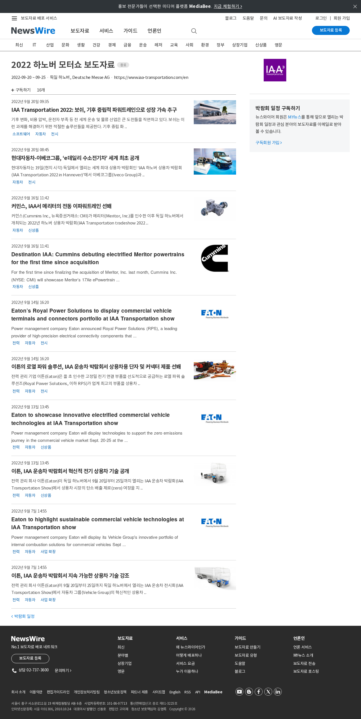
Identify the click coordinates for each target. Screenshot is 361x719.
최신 (19, 45)
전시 (54, 134)
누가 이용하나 (187, 671)
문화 (65, 45)
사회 (189, 45)
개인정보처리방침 (87, 692)
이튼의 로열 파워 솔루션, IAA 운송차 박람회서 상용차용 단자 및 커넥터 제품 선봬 (96, 366)
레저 (158, 45)
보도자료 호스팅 (306, 671)
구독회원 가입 (269, 142)
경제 (112, 45)
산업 (50, 45)
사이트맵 (158, 692)
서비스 (106, 31)
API (197, 692)
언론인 (155, 31)
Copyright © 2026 (182, 709)
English (175, 692)
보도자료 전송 (304, 663)
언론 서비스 (302, 647)
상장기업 (239, 45)
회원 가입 (342, 18)
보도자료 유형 (246, 655)
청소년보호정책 (115, 692)
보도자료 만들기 (247, 647)
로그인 (321, 18)
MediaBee (213, 692)
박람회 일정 (22, 616)
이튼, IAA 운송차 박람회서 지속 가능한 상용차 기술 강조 (70, 575)
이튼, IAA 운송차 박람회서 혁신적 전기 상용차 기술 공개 (70, 471)
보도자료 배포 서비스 (39, 18)
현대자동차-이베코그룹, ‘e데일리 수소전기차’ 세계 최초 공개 (75, 158)
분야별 (123, 655)
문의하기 (63, 670)
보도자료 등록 (331, 30)
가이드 (131, 31)
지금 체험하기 (228, 6)
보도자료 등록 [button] (30, 658)
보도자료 (80, 31)
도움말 (248, 18)
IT (34, 45)
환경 (205, 45)
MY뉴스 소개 (303, 655)
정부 (220, 45)
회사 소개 (18, 692)
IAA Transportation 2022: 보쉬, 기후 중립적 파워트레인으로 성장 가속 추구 (94, 109)
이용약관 (36, 692)
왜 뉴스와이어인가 (190, 647)
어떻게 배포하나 (189, 655)
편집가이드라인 (58, 692)
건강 (96, 45)
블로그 (231, 18)
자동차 (40, 134)
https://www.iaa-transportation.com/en (151, 77)
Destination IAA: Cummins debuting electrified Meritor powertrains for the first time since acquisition (97, 258)
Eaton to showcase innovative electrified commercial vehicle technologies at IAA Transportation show (90, 419)
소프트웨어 (21, 134)
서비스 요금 (185, 663)
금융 (127, 45)
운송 (143, 45)
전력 (15, 342)
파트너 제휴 (139, 692)
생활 (81, 45)
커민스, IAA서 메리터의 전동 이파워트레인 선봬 (61, 206)
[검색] (194, 31)
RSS (187, 692)
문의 (263, 18)
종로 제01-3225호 (164, 703)
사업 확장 (48, 551)
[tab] (144, 638)
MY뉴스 (294, 117)
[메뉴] (15, 18)
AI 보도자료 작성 (287, 18)
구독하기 (23, 90)
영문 (278, 45)
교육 (174, 45)
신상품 (261, 45)
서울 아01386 (43, 709)
